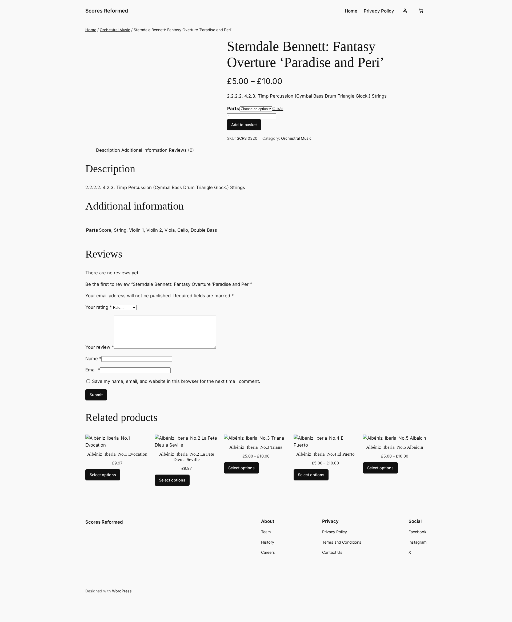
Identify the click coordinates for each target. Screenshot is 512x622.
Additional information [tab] (144, 150)
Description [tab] (108, 150)
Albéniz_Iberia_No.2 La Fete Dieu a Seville (186, 457)
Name (93, 358)
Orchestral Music (115, 29)
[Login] (404, 11)
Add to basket (244, 124)
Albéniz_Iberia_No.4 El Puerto (325, 454)
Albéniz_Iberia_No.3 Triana (255, 447)
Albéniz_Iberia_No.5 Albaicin (394, 447)
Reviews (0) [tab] (181, 150)
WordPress (122, 591)
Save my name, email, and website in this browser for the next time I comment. (176, 381)
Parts (233, 108)
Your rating (98, 307)
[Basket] (421, 11)
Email (92, 369)
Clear (277, 108)
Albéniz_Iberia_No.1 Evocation (117, 454)
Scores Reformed (106, 10)
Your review (99, 347)
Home (90, 29)
